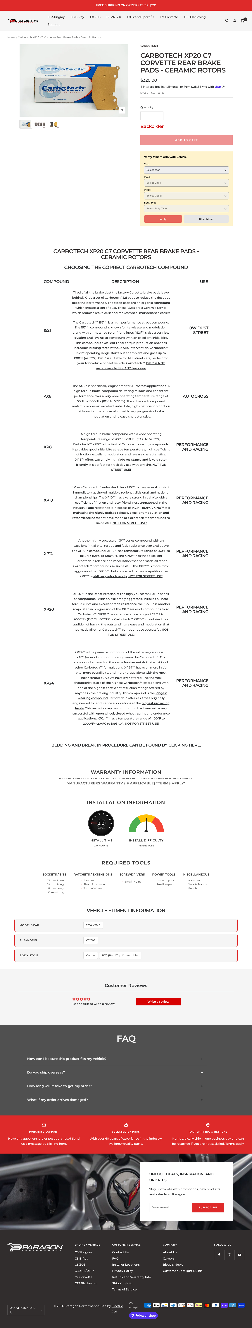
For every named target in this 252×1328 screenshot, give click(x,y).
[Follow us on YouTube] (239, 1255)
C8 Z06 (95, 17)
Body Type (150, 202)
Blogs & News (173, 1265)
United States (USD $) (23, 1310)
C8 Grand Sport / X (140, 17)
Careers (169, 1258)
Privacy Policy (122, 1271)
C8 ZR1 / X (113, 17)
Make (147, 176)
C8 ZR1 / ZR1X (85, 1271)
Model (147, 189)
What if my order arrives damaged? (57, 1100)
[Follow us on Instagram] (229, 1255)
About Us (170, 1252)
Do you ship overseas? (46, 1072)
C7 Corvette (169, 17)
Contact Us (120, 1252)
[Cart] (243, 20)
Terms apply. (234, 1143)
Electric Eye (117, 1308)
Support (54, 24)
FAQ (115, 1258)
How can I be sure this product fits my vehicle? (66, 1059)
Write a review (158, 1001)
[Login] (234, 20)
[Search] (227, 20)
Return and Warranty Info (131, 1277)
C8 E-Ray (77, 17)
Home (11, 37)
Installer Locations (126, 1265)
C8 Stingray (56, 17)
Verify (163, 218)
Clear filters (206, 218)
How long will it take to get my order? (59, 1086)
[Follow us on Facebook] (219, 1255)
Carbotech (149, 45)
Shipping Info (122, 1283)
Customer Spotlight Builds (182, 1271)
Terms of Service (124, 1289)
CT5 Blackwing (195, 17)
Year (146, 163)
